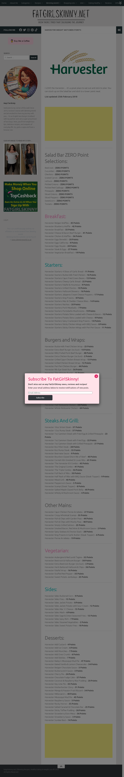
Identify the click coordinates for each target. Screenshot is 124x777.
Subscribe (40, 398)
